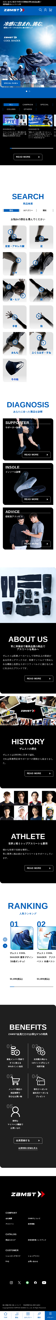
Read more (23, 157)
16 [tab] (39, 148)
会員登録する (23, 1140)
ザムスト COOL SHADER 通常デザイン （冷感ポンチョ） (21, 957)
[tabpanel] (28, 51)
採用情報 (31, 1224)
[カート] (50, 9)
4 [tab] (16, 148)
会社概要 (9, 1218)
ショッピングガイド (13, 1256)
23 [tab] (52, 148)
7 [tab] (22, 148)
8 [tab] (24, 148)
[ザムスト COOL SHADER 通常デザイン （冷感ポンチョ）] (22, 938)
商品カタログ (11, 1240)
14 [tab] (35, 148)
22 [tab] (50, 148)
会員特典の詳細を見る (28, 1148)
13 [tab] (33, 148)
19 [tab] (45, 148)
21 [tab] (48, 148)
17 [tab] (41, 148)
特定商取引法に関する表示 (31, 1305)
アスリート (10, 1224)
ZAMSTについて (34, 1218)
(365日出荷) (35, 2)
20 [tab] (47, 148)
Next (5, 946)
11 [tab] (29, 148)
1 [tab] (26, 91)
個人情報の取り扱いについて (12, 1305)
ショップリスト (34, 1256)
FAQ (7, 1261)
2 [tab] (29, 91)
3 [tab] (14, 148)
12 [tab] (31, 148)
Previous (5, 939)
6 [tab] (20, 148)
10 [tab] (28, 148)
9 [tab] (26, 148)
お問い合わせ (33, 1261)
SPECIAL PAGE (10, 83)
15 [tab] (37, 148)
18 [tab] (43, 148)
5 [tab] (18, 148)
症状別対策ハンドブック (37, 1240)
